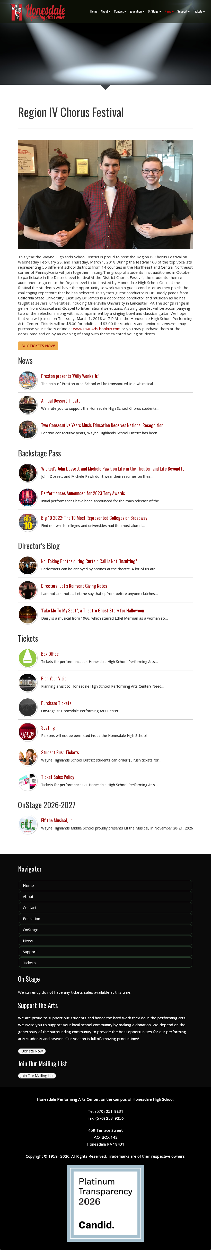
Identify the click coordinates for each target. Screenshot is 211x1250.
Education (136, 11)
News (168, 11)
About (104, 11)
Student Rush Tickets (60, 752)
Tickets (197, 11)
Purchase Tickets (56, 703)
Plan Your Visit (53, 678)
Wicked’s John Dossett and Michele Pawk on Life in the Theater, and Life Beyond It (112, 468)
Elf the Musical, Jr (56, 820)
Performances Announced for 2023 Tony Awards (83, 493)
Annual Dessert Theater (61, 400)
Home (94, 11)
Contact (119, 11)
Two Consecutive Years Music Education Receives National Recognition (102, 425)
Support (182, 11)
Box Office (50, 653)
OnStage (153, 11)
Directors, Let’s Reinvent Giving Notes (74, 585)
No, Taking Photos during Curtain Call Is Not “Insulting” (89, 561)
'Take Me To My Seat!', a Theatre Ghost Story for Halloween (92, 610)
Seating (48, 727)
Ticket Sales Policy (57, 777)
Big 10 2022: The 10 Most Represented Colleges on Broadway (94, 517)
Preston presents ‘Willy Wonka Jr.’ (70, 376)
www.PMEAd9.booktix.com (96, 328)
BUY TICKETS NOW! (38, 345)
